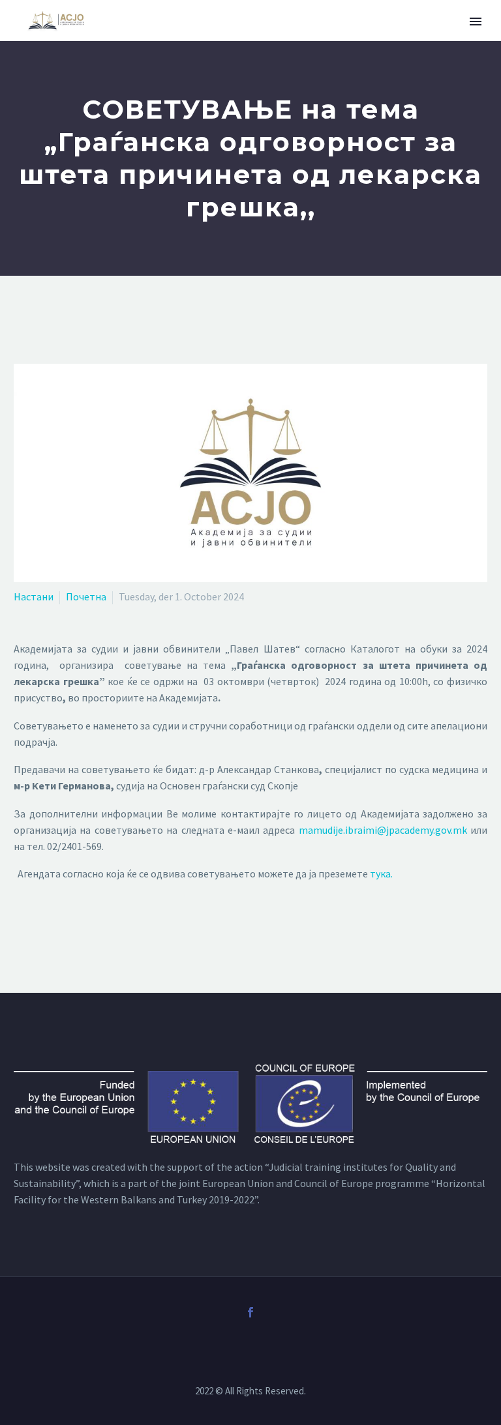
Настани (33, 596)
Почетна (86, 596)
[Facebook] (250, 1312)
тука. (381, 873)
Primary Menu (475, 21)
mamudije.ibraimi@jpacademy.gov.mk (383, 829)
